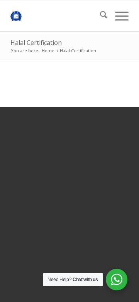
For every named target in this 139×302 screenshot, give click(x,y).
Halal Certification (36, 42)
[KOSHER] (57, 15)
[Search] (99, 15)
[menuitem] (99, 15)
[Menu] (118, 15)
